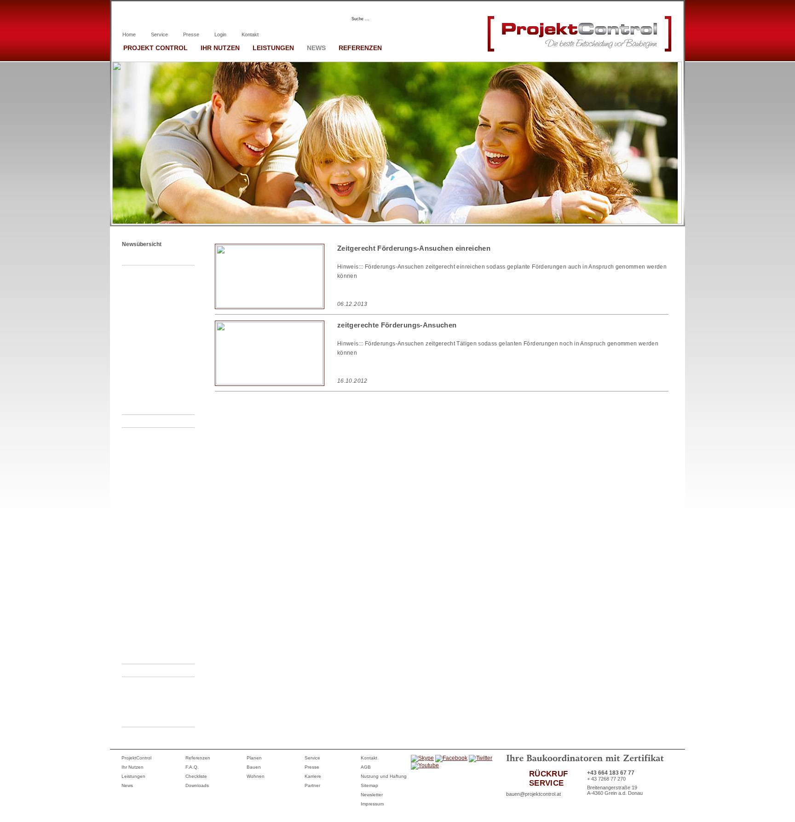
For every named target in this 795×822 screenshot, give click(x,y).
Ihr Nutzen (220, 48)
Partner (312, 785)
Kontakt (250, 34)
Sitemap (369, 785)
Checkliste (196, 776)
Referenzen (360, 48)
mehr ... (141, 408)
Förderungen (143, 670)
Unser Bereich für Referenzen (153, 502)
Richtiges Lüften (151, 308)
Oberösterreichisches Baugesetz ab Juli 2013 (159, 527)
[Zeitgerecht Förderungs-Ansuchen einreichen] (269, 306)
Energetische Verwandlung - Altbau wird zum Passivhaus (163, 358)
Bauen (254, 767)
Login (220, 34)
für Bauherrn (155, 18)
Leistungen (273, 48)
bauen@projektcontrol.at (533, 794)
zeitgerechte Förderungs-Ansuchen (161, 714)
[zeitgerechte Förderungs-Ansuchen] (269, 382)
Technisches (141, 258)
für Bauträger (283, 18)
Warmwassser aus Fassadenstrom (154, 389)
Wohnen (256, 776)
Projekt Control (155, 48)
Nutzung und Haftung (384, 776)
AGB (366, 767)
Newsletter (372, 794)
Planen (254, 757)
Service (159, 34)
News (316, 48)
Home (129, 34)
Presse (191, 34)
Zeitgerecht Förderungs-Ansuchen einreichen (160, 477)
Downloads (197, 785)
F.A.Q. (192, 767)
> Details (641, 303)
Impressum (372, 803)
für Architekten (218, 18)
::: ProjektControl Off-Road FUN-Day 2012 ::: (163, 639)
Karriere (313, 776)
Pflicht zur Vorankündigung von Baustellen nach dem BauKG (163, 558)
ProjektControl (136, 757)
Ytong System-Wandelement (150, 327)
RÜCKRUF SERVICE (548, 779)
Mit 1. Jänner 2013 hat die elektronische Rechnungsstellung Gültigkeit (162, 601)
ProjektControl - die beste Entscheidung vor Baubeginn (161, 284)
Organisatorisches (148, 421)
